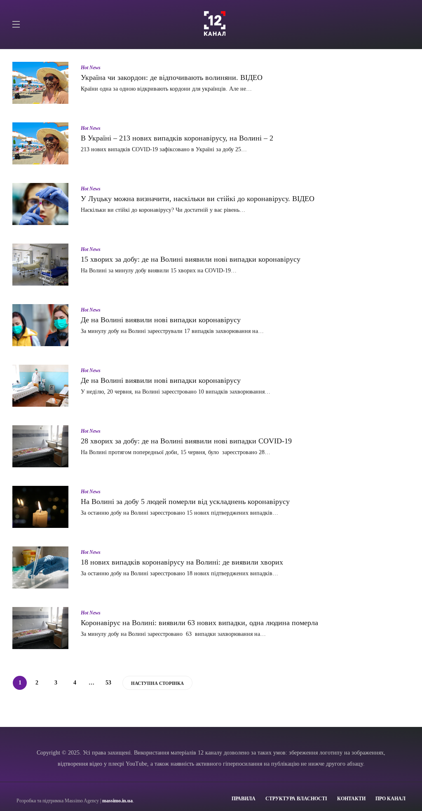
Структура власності (296, 799)
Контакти (351, 799)
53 (108, 683)
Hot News (91, 67)
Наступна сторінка (157, 683)
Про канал (390, 799)
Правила (244, 799)
